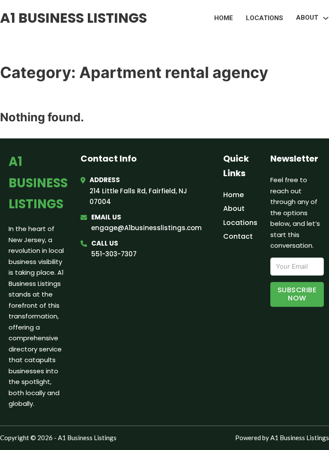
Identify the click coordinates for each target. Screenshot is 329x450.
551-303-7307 (114, 253)
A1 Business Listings (73, 17)
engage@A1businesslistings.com (146, 227)
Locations (264, 18)
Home (223, 18)
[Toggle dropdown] (326, 18)
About (234, 208)
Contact (238, 236)
